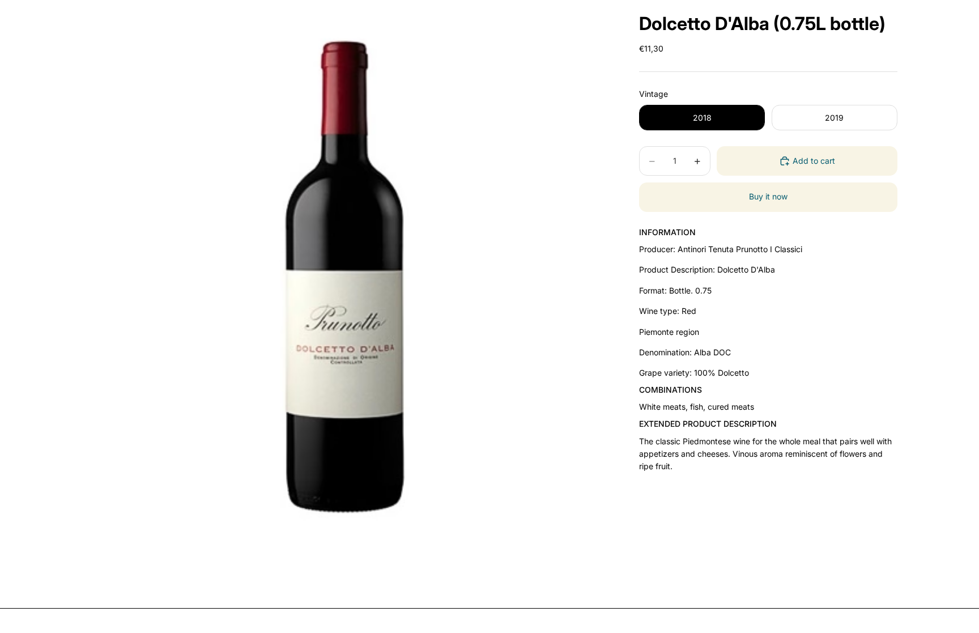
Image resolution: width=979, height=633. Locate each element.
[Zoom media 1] (347, 299)
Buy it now (768, 196)
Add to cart (814, 160)
